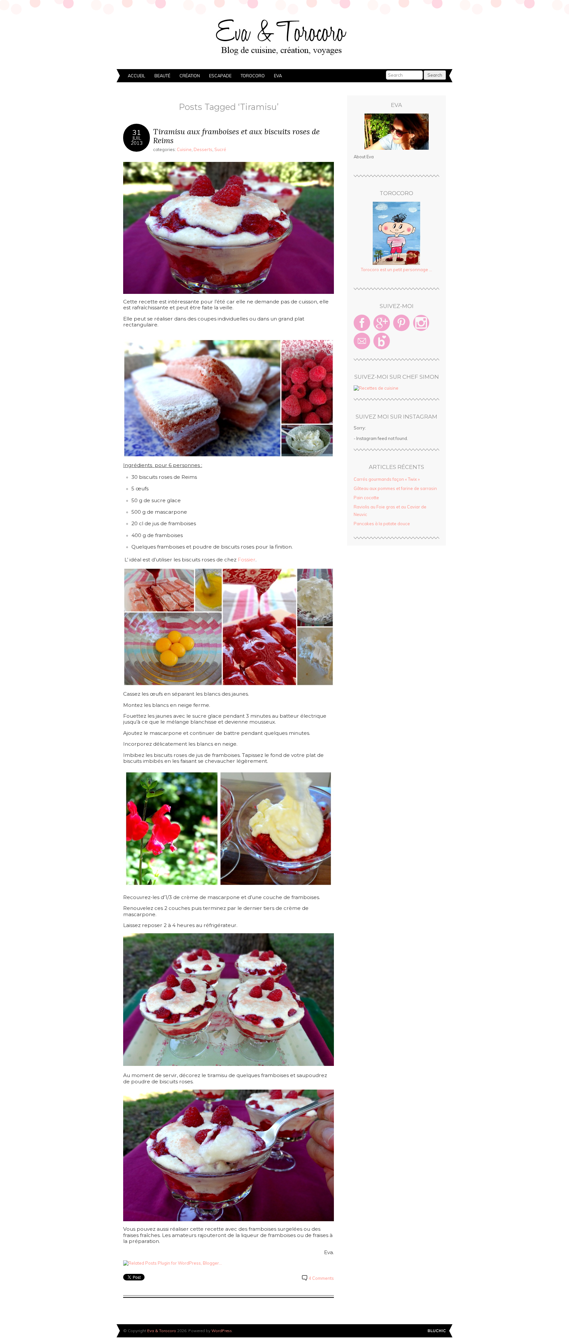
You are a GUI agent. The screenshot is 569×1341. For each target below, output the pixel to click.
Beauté (162, 75)
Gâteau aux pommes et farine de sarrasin (395, 488)
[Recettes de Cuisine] (376, 388)
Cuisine (184, 149)
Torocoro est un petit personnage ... (396, 269)
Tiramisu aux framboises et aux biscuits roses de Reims (236, 136)
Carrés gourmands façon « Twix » (387, 479)
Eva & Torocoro (284, 36)
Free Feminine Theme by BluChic (437, 1331)
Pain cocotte (366, 497)
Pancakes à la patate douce (382, 523)
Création (189, 75)
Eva (278, 75)
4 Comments (321, 1278)
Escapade (220, 75)
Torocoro (253, 75)
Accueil (136, 75)
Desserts (203, 149)
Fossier (246, 559)
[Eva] (396, 132)
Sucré (220, 149)
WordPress (221, 1330)
